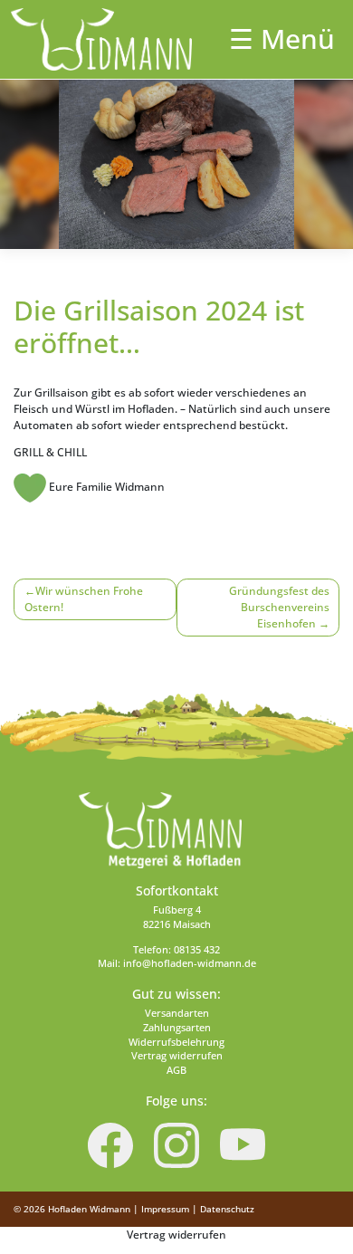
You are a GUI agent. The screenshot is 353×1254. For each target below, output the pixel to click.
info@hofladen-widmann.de (189, 963)
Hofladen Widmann (89, 1208)
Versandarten (177, 1013)
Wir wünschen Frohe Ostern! (83, 599)
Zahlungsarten (177, 1027)
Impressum (165, 1208)
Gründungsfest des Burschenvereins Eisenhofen (279, 607)
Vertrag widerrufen (177, 1055)
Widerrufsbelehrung (176, 1042)
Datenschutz (227, 1208)
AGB (176, 1070)
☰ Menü (282, 38)
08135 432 (197, 949)
